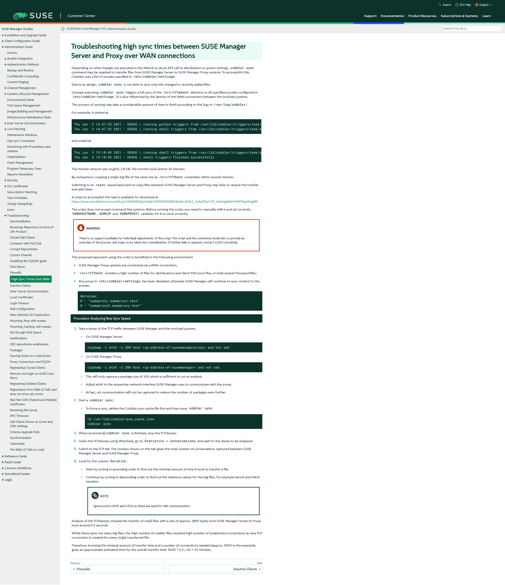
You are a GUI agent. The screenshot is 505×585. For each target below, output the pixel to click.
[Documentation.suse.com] (63, 28)
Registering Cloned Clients (27, 368)
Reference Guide (16, 456)
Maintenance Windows (22, 135)
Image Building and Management (29, 111)
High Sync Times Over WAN (30, 279)
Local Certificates (21, 297)
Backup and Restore (20, 70)
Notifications (18, 338)
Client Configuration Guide (22, 41)
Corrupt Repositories (23, 249)
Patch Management (20, 163)
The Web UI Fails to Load (27, 449)
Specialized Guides (17, 474)
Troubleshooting (18, 215)
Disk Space (17, 267)
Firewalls (16, 272)
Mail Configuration (22, 309)
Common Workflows (18, 468)
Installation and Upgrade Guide (25, 35)
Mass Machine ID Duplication (30, 315)
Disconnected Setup (20, 100)
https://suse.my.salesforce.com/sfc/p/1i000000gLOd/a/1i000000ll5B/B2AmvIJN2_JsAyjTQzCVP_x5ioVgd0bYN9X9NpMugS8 (164, 201)
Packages (16, 350)
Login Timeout (19, 303)
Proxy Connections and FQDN (30, 362)
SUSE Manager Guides (17, 29)
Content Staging (18, 82)
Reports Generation (20, 174)
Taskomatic (17, 444)
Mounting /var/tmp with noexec (30, 327)
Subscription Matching (22, 192)
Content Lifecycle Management (28, 94)
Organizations (16, 157)
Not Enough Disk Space (25, 332)
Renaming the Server (23, 410)
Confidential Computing (23, 76)
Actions (12, 53)
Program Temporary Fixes (24, 168)
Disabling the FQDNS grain (28, 261)
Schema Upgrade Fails (25, 432)
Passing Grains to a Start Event (30, 356)
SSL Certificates (17, 186)
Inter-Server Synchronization (26, 123)
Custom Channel (21, 255)
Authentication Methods (23, 64)
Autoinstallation (20, 221)
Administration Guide (19, 47)
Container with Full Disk (25, 243)
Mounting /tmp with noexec (28, 321)
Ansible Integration (20, 58)
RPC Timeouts (19, 416)
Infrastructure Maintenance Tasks (29, 117)
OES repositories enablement (29, 344)
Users (10, 210)
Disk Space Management (23, 105)
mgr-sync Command (21, 141)
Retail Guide (13, 462)
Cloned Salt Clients (22, 237)
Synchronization (20, 438)
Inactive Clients (20, 285)
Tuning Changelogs (20, 204)
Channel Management (21, 88)
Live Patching (16, 129)
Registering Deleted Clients (28, 384)
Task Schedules (17, 198)
